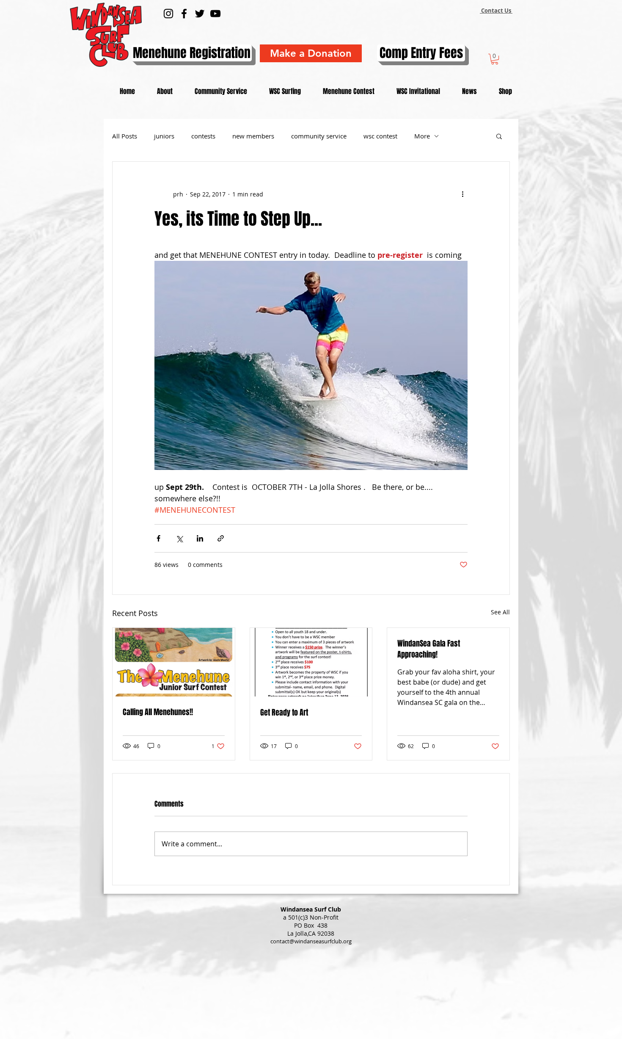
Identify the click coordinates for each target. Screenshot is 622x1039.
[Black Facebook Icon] (184, 13)
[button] (494, 59)
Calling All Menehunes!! (158, 712)
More (422, 136)
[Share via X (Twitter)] (179, 538)
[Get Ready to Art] (311, 662)
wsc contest (380, 136)
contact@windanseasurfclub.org (311, 941)
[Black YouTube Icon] (215, 13)
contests (203, 136)
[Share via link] (221, 538)
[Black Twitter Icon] (199, 13)
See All (500, 612)
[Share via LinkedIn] (200, 538)
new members (253, 136)
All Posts (124, 136)
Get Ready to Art (284, 712)
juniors (164, 136)
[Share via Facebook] (158, 538)
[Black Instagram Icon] (168, 13)
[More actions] (462, 194)
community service (319, 136)
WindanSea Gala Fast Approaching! (428, 649)
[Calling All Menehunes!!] (174, 662)
